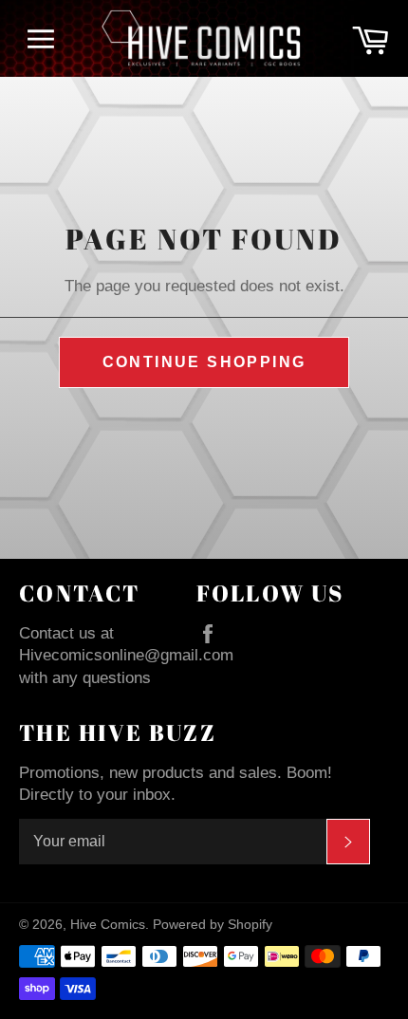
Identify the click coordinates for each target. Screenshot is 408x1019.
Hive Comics (107, 924)
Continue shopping (204, 362)
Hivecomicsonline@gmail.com (126, 655)
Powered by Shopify (212, 924)
